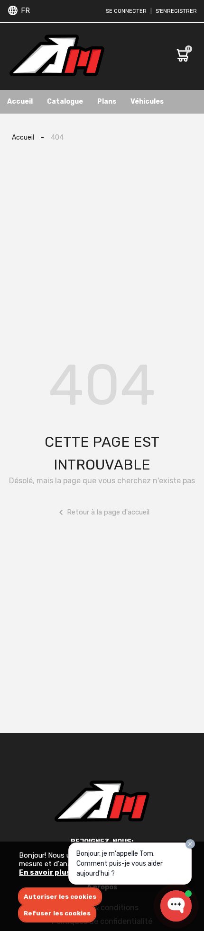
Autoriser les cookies (60, 896)
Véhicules (147, 102)
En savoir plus (45, 872)
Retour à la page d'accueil (108, 512)
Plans (106, 102)
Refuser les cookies (57, 913)
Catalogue (65, 102)
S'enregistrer (176, 11)
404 (57, 137)
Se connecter (126, 11)
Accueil (20, 102)
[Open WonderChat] (176, 906)
